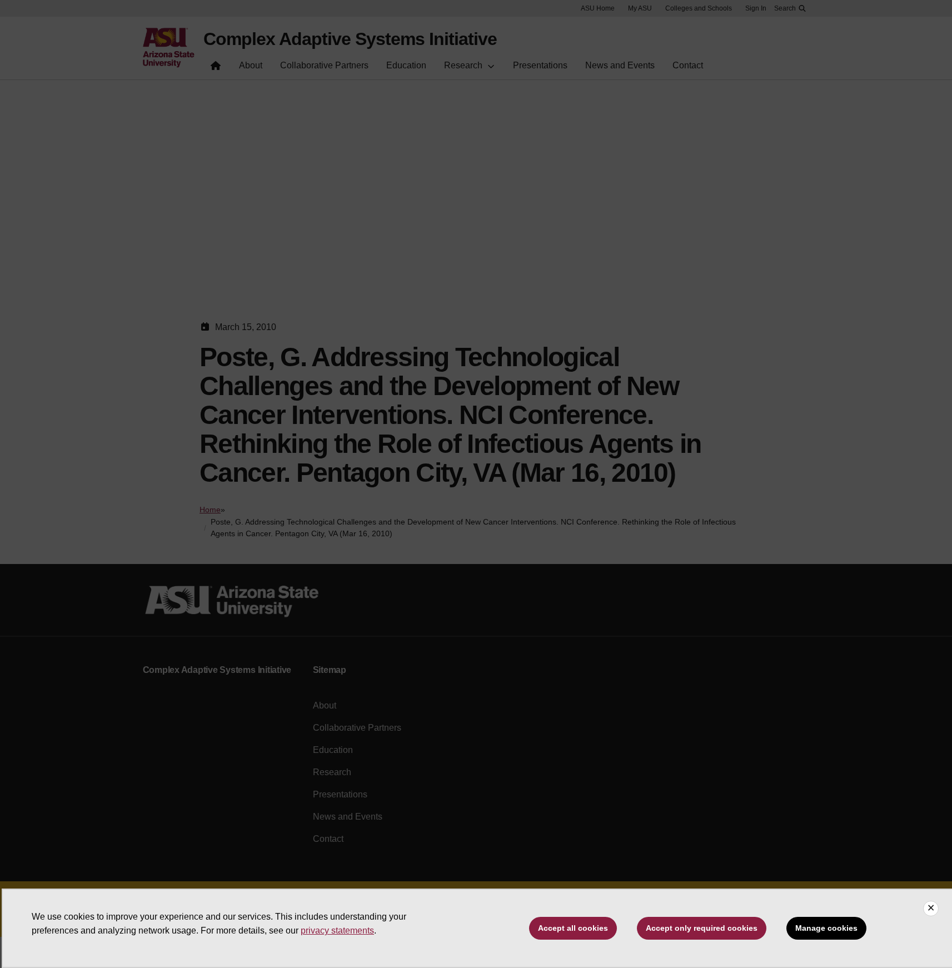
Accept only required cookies (701, 928)
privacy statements (337, 930)
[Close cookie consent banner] (931, 908)
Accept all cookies (573, 928)
